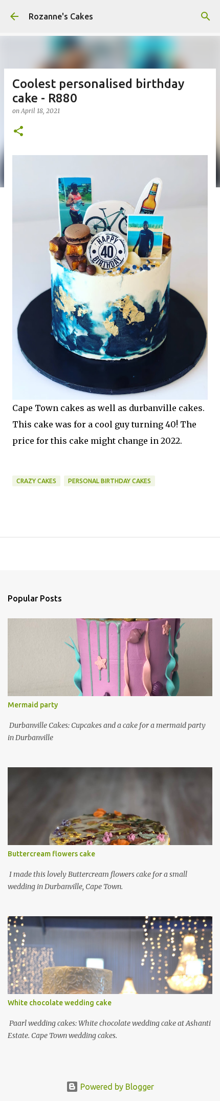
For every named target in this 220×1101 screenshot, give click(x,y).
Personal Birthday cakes (109, 481)
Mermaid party (33, 705)
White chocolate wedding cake (60, 1003)
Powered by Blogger (116, 1086)
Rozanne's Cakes (61, 16)
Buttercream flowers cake (51, 854)
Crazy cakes (36, 481)
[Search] (206, 16)
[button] (18, 132)
